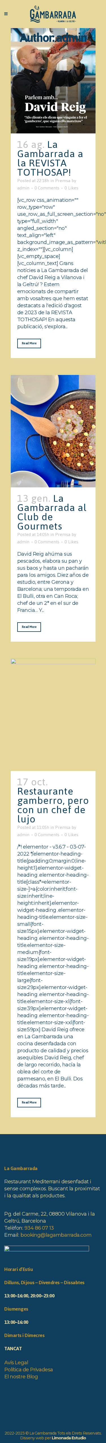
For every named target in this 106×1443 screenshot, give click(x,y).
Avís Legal (16, 1363)
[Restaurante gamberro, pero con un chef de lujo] (53, 715)
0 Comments (46, 188)
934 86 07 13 (39, 1228)
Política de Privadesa (28, 1370)
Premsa (62, 180)
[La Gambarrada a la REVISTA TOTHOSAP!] (53, 81)
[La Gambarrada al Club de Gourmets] (53, 431)
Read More (29, 343)
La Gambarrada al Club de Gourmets (52, 512)
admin (23, 188)
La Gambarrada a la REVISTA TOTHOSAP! (50, 158)
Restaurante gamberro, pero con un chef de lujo (53, 805)
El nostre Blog (21, 1377)
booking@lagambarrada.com (55, 1235)
